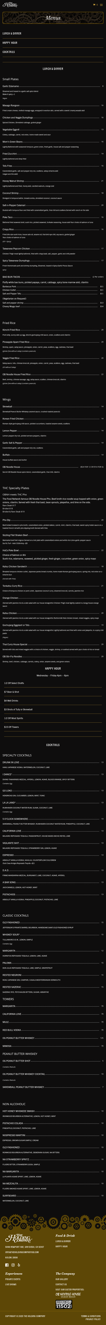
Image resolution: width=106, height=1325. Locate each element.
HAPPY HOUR (62, 1247)
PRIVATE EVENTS (12, 1279)
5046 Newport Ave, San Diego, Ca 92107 (24, 1247)
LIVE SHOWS (10, 1285)
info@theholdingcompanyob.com (22, 1252)
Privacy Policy (93, 1319)
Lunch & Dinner (12, 33)
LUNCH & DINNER (63, 1241)
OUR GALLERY (62, 1279)
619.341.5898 (11, 1258)
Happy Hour (10, 43)
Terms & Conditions (91, 1316)
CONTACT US (61, 1285)
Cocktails (9, 52)
